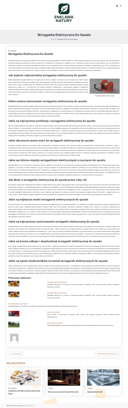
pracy (49, 128)
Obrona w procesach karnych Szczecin (63, 392)
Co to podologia (16, 353)
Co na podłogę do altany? (55, 323)
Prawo (51, 388)
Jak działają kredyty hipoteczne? (106, 353)
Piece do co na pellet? (53, 312)
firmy (26, 212)
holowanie (40, 167)
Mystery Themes (28, 405)
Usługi (90, 388)
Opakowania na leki (95, 392)
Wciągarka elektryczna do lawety (57, 282)
